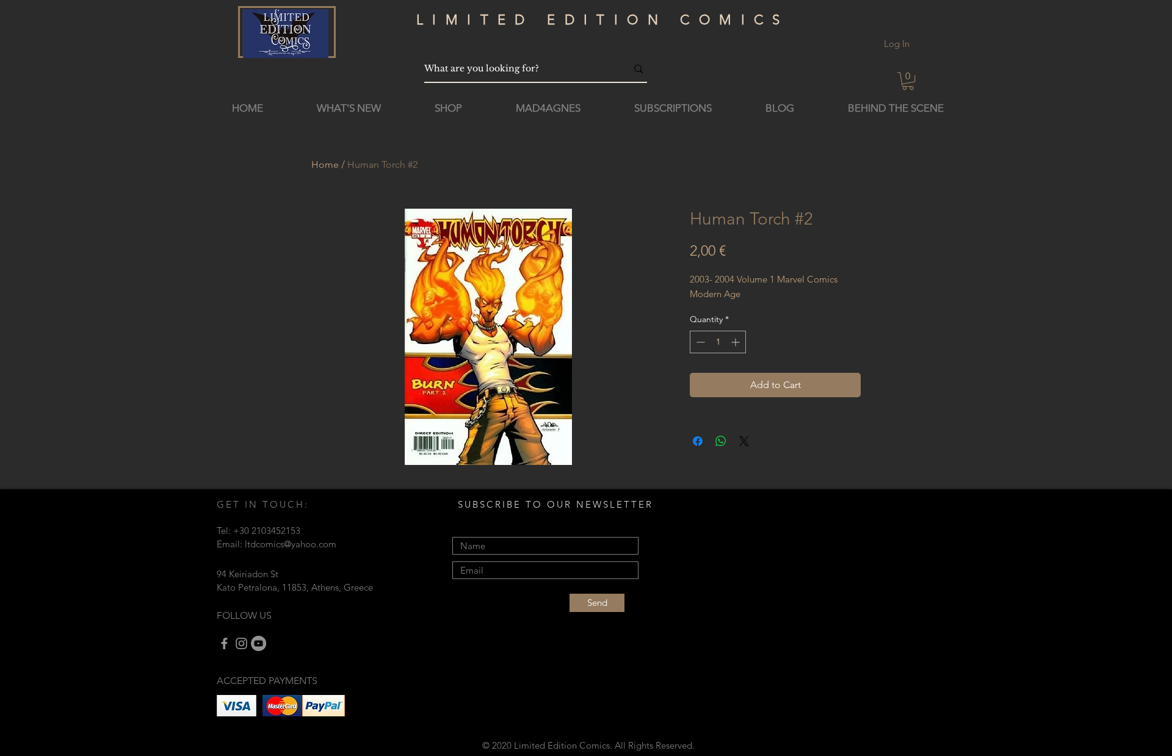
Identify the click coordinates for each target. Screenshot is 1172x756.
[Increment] (736, 342)
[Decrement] (699, 342)
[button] (908, 81)
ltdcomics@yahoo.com (290, 544)
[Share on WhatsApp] (721, 441)
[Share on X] (744, 441)
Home (325, 164)
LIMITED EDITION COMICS (602, 20)
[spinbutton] (718, 342)
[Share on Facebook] (697, 441)
